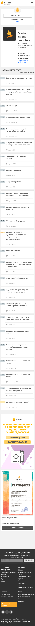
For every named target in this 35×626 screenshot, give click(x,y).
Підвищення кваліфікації (8, 572)
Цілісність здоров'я (13, 170)
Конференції (5, 577)
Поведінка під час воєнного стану (19, 78)
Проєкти (21, 579)
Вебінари (3, 574)
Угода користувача (6, 621)
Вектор (3, 581)
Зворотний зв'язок (6, 604)
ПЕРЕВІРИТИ (29, 560)
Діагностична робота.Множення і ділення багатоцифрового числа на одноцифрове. (19, 264)
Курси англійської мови (25, 587)
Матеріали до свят (24, 597)
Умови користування (18, 621)
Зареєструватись (17, 15)
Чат (19, 585)
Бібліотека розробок (24, 572)
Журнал (20, 570)
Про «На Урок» (5, 594)
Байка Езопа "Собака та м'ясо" (17, 278)
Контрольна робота (13, 182)
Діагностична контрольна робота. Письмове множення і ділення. (17, 347)
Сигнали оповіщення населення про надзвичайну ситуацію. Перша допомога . (19, 92)
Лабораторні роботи (24, 576)
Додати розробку (18, 528)
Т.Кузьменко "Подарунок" (15, 221)
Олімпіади (21, 583)
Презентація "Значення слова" (17, 402)
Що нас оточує (11, 106)
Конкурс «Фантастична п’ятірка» (25, 600)
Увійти (17, 21)
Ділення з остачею (13, 251)
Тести (20, 574)
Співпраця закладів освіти (7, 598)
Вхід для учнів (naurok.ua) (26, 594)
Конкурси (21, 581)
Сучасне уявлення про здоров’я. (18, 117)
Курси (3, 579)
